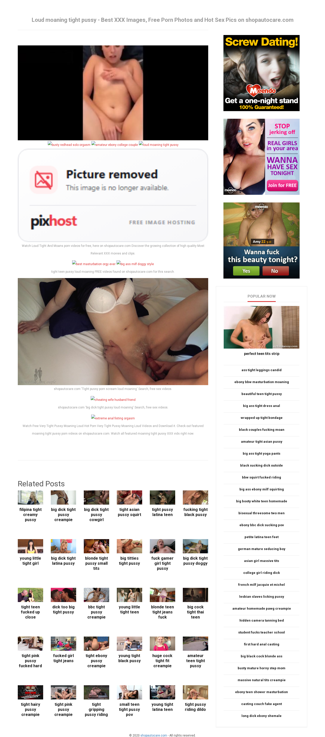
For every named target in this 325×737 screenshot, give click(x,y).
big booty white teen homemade (261, 501)
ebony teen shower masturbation (261, 692)
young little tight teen (129, 609)
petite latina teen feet (262, 537)
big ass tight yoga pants (261, 453)
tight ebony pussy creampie (96, 660)
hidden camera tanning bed (261, 620)
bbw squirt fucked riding (261, 477)
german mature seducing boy (261, 549)
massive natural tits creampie (262, 680)
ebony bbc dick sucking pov (261, 525)
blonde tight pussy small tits (96, 563)
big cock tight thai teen (195, 612)
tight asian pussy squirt (129, 512)
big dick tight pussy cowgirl (96, 514)
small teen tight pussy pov (129, 709)
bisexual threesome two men (261, 513)
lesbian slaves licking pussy (261, 596)
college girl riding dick (261, 573)
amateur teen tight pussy (195, 660)
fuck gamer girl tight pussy (162, 563)
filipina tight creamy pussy (30, 514)
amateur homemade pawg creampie (261, 608)
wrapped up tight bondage (262, 418)
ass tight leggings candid (261, 370)
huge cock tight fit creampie (162, 660)
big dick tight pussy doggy (195, 561)
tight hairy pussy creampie (30, 709)
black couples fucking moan (261, 430)
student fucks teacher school (261, 632)
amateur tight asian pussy (261, 441)
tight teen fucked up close (30, 612)
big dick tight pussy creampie (63, 514)
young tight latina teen (162, 707)
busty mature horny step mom (261, 668)
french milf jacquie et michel (261, 585)
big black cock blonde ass (261, 656)
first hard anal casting (261, 644)
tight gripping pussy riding (96, 709)
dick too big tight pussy (63, 609)
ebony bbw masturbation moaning (261, 382)
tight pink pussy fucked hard (30, 660)
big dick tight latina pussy (63, 561)
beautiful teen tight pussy (261, 394)
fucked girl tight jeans (63, 658)
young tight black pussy (129, 658)
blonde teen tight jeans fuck (162, 612)
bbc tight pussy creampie (96, 612)
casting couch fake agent (261, 704)
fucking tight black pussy (195, 512)
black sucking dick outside (261, 465)
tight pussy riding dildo (195, 707)
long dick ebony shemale (261, 716)
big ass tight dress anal (261, 406)
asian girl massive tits (261, 561)
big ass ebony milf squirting (261, 489)
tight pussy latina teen (162, 512)
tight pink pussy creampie (63, 709)
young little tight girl (30, 561)
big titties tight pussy (129, 561)
